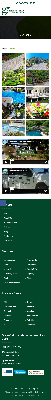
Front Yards (32, 260)
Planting (30, 278)
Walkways (31, 264)
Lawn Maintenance (12, 283)
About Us (8, 218)
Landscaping (9, 260)
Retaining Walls (10, 274)
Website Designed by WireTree (29, 395)
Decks (6, 278)
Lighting (30, 274)
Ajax (5, 325)
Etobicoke (8, 316)
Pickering (31, 325)
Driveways (8, 264)
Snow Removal (10, 222)
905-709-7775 (26, 3)
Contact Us (8, 236)
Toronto (30, 302)
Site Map (8, 241)
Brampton (8, 320)
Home (4, 48)
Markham (31, 306)
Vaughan (30, 311)
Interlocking (9, 269)
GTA (5, 302)
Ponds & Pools (33, 269)
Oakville (30, 320)
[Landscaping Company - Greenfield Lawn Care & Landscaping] (13, 11)
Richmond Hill (10, 306)
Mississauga (32, 316)
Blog (6, 231)
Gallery (7, 227)
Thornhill (7, 311)
